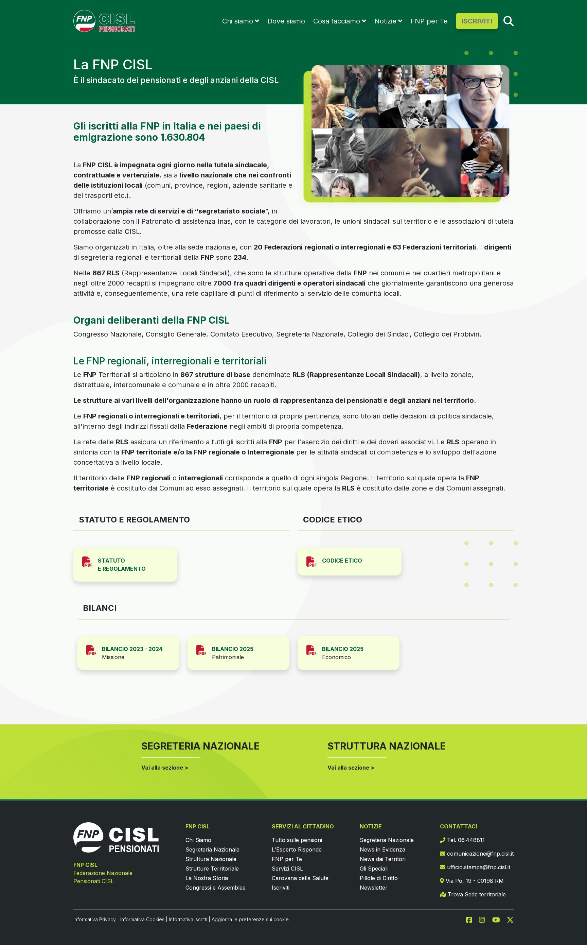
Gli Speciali (374, 868)
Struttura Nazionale (210, 859)
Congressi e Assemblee (215, 887)
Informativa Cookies (142, 919)
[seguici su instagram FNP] (485, 919)
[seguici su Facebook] (472, 919)
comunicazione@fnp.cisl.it (479, 853)
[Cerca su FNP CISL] (508, 21)
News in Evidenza (382, 849)
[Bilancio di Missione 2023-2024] (94, 649)
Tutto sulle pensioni (297, 840)
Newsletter (374, 887)
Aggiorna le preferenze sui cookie (250, 919)
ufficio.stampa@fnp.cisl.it (477, 867)
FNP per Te (429, 21)
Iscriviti (280, 887)
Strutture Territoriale (212, 868)
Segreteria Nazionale (212, 849)
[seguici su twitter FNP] (510, 919)
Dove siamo (286, 21)
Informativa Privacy (94, 919)
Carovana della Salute (300, 878)
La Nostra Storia (206, 878)
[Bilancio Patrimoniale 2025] (204, 649)
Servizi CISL (287, 868)
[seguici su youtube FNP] (498, 919)
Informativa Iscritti (188, 919)
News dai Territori (383, 859)
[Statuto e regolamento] (90, 560)
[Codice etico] (314, 560)
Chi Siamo (198, 840)
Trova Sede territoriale (476, 894)
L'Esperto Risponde (297, 849)
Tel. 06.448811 (465, 840)
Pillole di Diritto (379, 878)
